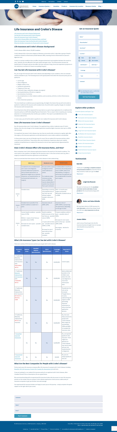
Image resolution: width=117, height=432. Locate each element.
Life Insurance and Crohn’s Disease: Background (27, 33)
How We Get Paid (35, 429)
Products (64, 6)
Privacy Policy (44, 429)
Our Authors (52, 1)
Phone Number (84, 42)
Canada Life (40, 369)
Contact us (25, 429)
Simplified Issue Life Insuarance (18, 335)
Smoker (94, 57)
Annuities (56, 6)
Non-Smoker (95, 60)
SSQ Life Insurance (25, 369)
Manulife (16, 369)
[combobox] (84, 64)
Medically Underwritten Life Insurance (18, 275)
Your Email (83, 48)
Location (82, 53)
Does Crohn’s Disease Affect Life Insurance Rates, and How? (30, 39)
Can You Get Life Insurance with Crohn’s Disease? (27, 35)
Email (17, 410)
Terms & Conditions (54, 429)
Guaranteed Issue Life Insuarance (18, 356)
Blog (99, 6)
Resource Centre (91, 6)
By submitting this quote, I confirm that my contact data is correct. (90, 91)
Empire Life (33, 369)
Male (82, 57)
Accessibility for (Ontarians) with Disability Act (73, 429)
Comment (82, 81)
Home (34, 6)
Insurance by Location (76, 6)
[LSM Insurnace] (21, 6)
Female (83, 60)
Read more (80, 174)
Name (81, 37)
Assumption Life (48, 369)
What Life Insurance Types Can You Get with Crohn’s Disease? (30, 41)
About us (44, 1)
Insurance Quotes (44, 6)
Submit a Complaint (90, 429)
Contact (66, 1)
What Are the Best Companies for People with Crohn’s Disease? (31, 43)
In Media (59, 1)
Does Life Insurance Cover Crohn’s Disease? (26, 37)
